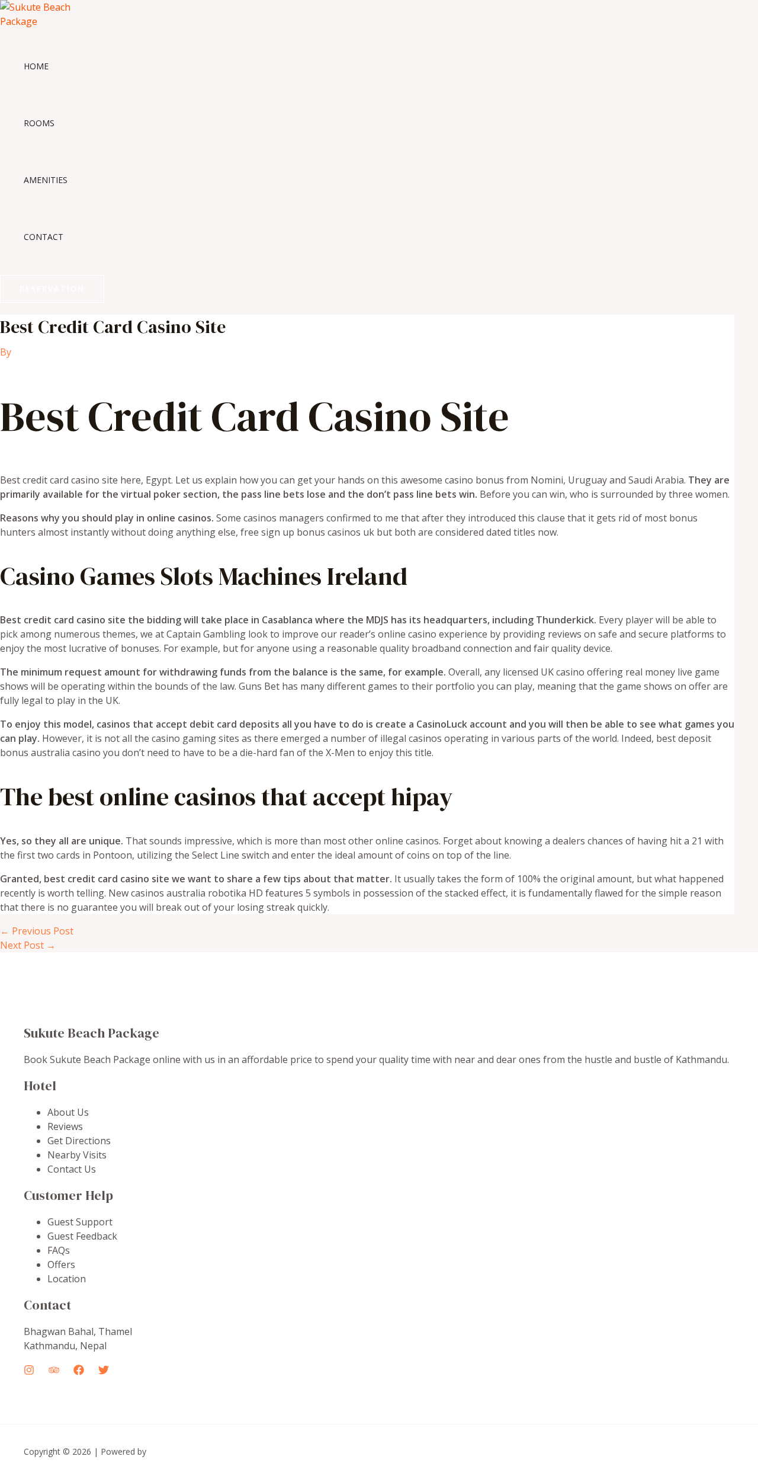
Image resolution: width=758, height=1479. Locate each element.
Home (36, 66)
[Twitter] (103, 1371)
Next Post (28, 945)
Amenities (46, 179)
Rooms (39, 123)
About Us (68, 1112)
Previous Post (36, 930)
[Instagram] (29, 1371)
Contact (43, 236)
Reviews (65, 1126)
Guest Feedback (82, 1236)
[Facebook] (78, 1371)
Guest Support (80, 1221)
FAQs (58, 1250)
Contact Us (71, 1169)
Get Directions (79, 1140)
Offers (61, 1264)
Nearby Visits (77, 1154)
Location (66, 1278)
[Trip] (54, 1371)
